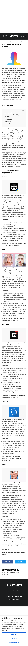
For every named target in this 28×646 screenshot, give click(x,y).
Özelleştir (14, 638)
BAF (13, 596)
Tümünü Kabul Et (14, 634)
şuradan (18, 458)
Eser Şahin (4, 42)
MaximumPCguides (14, 599)
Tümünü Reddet (14, 642)
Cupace (9, 121)
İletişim (8, 596)
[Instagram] (17, 590)
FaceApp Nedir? (8, 113)
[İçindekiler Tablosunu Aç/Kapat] (22, 111)
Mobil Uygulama (11, 42)
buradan (23, 243)
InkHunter (9, 119)
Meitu (8, 118)
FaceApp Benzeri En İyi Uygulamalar (14, 115)
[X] (14, 590)
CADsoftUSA (18, 596)
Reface (8, 116)
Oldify (8, 123)
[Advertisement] (14, 19)
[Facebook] (10, 590)
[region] (14, 630)
